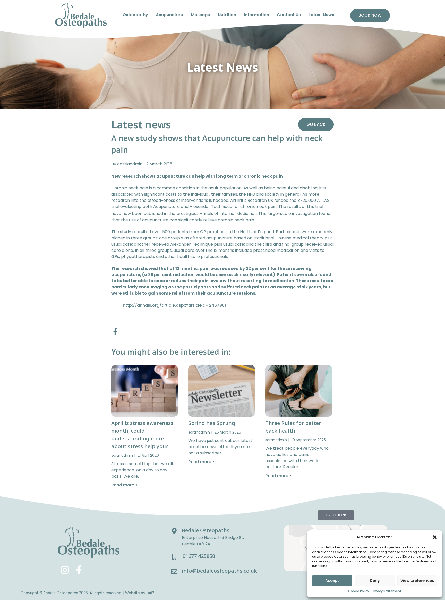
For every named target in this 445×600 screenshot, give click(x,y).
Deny (375, 580)
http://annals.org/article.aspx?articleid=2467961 (174, 305)
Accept (332, 580)
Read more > (124, 485)
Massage (200, 15)
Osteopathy (135, 15)
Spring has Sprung (211, 423)
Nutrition (227, 15)
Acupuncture (169, 15)
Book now (370, 15)
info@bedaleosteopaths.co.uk (219, 570)
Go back (316, 124)
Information (256, 15)
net (150, 592)
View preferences (417, 580)
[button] (434, 537)
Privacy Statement (386, 591)
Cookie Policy (358, 591)
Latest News (321, 15)
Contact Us (289, 15)
